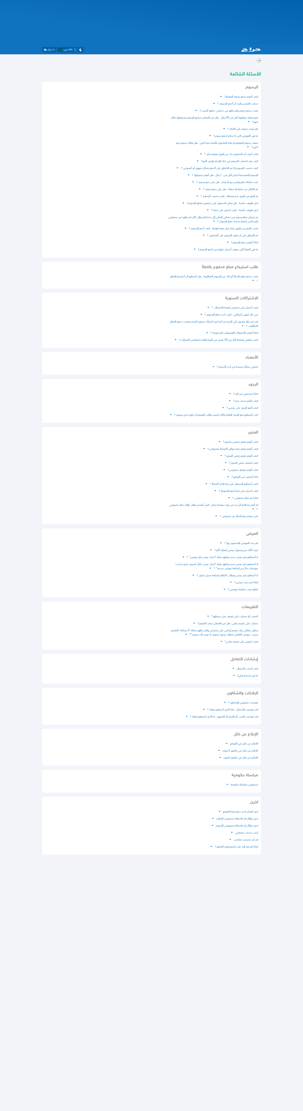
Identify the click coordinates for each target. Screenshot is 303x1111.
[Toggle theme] (81, 50)
